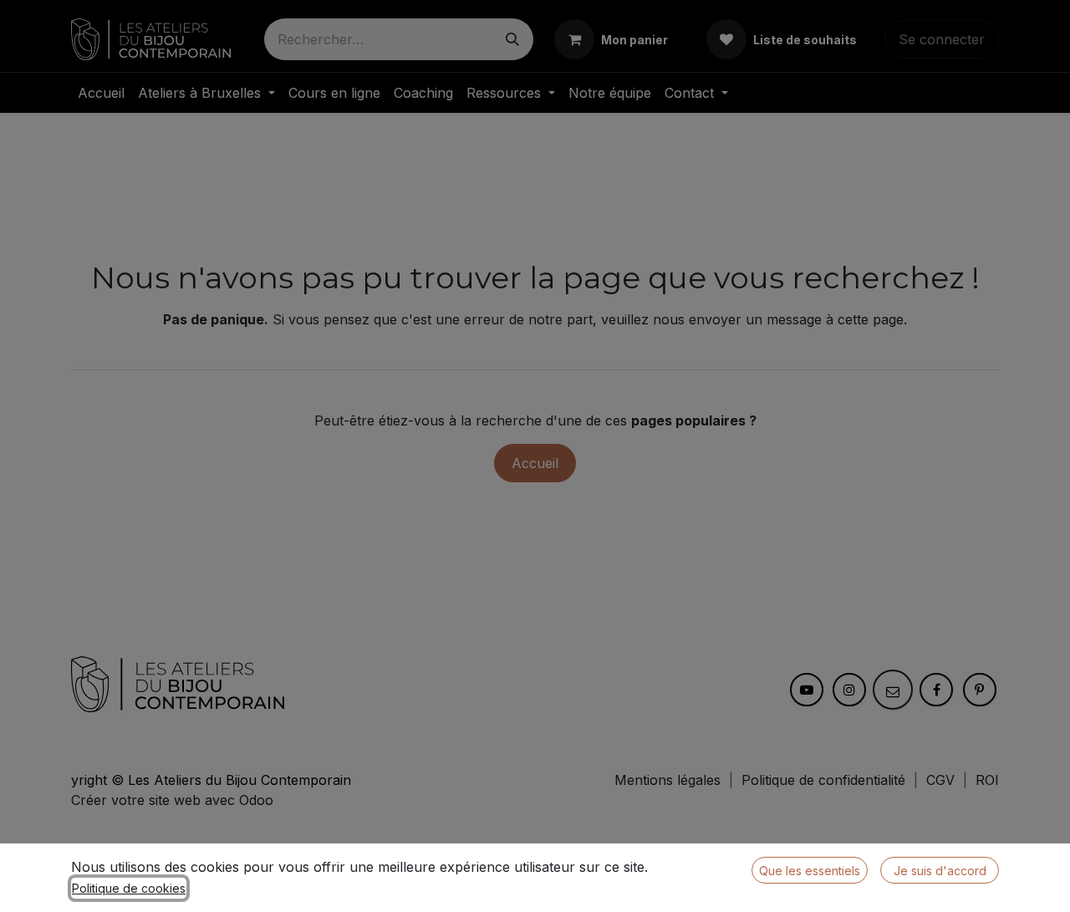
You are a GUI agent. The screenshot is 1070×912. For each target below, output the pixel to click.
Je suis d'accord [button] (940, 871)
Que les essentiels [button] (809, 871)
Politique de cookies (129, 888)
